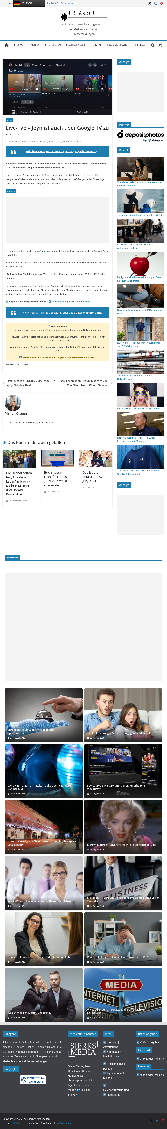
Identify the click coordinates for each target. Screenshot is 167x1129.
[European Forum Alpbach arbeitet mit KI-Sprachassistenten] (44, 715)
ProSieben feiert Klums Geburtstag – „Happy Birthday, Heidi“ (31, 383)
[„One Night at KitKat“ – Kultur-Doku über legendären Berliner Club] (44, 771)
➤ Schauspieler (75, 44)
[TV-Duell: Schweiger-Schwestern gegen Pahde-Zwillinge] (123, 715)
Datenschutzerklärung (116, 1090)
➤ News (18, 44)
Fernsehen (67, 141)
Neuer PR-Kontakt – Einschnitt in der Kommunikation (40, 957)
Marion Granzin (15, 141)
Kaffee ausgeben (150, 1042)
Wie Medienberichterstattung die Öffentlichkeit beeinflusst (116, 1011)
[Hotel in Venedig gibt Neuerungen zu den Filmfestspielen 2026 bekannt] (44, 827)
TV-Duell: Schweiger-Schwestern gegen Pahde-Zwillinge (121, 733)
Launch (77, 141)
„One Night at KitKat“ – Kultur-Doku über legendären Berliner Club (40, 787)
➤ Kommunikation (118, 44)
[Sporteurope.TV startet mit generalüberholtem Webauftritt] (123, 771)
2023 (44, 141)
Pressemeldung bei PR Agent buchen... (71, 301)
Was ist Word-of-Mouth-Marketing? (29, 1013)
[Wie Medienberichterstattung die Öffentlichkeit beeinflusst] (123, 995)
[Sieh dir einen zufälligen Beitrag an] (160, 45)
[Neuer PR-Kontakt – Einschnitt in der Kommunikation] (44, 939)
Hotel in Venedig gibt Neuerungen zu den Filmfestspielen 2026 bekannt (43, 843)
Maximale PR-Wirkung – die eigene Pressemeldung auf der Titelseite (123, 899)
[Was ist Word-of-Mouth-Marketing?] (44, 995)
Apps (51, 141)
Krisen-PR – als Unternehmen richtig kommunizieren (40, 901)
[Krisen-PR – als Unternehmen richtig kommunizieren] (44, 883)
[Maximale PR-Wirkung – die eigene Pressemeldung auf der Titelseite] (123, 883)
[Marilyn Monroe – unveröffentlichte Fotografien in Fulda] (123, 827)
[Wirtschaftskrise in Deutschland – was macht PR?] (123, 939)
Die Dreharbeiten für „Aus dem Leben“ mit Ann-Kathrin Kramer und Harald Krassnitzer (19, 483)
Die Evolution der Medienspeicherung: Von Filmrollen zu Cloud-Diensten (84, 383)
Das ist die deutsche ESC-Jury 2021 (93, 476)
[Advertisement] (57, 220)
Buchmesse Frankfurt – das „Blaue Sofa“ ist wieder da (55, 478)
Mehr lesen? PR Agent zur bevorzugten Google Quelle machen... (61, 151)
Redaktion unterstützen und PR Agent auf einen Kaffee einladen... (59, 357)
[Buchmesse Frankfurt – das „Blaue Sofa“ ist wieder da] (57, 452)
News (9, 120)
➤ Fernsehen (53, 44)
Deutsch (26, 3)
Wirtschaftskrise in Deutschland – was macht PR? (117, 957)
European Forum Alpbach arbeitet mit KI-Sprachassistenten (33, 731)
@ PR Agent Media (151, 1058)
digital (47, 251)
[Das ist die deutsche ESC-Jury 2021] (95, 452)
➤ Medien (34, 44)
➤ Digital (95, 44)
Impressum (113, 1094)
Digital (58, 141)
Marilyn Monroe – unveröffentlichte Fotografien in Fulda (121, 845)
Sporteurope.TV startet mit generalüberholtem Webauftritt (116, 787)
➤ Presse (140, 44)
